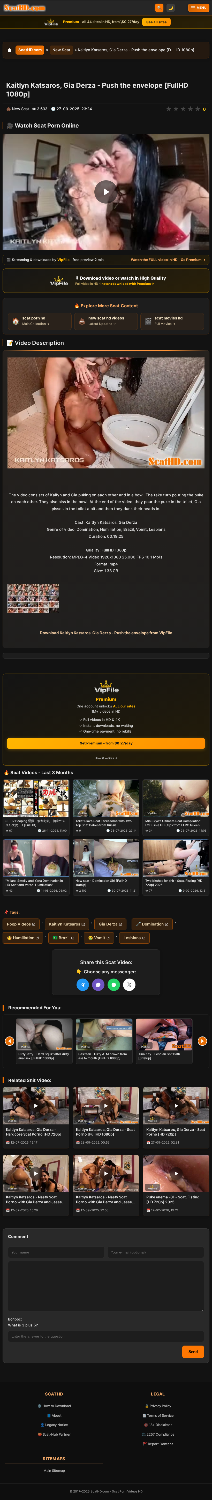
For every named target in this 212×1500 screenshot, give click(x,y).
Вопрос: (15, 1319)
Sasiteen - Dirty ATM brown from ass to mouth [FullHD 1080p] (102, 1056)
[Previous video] (9, 1041)
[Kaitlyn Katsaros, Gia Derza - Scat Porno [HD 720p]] (176, 1105)
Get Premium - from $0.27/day (106, 743)
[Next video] (202, 1041)
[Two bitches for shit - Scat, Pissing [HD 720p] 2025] (176, 858)
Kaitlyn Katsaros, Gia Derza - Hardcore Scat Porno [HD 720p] (34, 1132)
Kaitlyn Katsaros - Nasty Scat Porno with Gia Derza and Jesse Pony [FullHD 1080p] (104, 1200)
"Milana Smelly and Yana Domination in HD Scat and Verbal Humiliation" (34, 883)
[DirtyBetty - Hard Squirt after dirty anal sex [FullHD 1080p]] (44, 1034)
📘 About (54, 1415)
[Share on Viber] (98, 985)
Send (193, 1351)
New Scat (61, 50)
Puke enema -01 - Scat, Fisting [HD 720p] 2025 (173, 1199)
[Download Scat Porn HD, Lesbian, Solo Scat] (24, 8)
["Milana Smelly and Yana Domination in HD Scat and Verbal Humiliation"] (36, 858)
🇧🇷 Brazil (61, 937)
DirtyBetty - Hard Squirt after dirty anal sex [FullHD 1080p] (43, 1056)
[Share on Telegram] (83, 985)
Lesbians (132, 937)
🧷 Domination (150, 924)
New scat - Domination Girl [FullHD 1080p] (101, 883)
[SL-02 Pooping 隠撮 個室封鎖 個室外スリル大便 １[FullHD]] (36, 798)
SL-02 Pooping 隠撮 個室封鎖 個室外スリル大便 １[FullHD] (35, 823)
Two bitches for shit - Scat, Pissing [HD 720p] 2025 (173, 883)
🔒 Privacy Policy (158, 1406)
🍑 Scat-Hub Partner (54, 1434)
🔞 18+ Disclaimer (158, 1425)
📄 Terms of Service (158, 1415)
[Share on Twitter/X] (129, 985)
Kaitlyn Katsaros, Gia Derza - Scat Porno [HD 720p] (175, 1132)
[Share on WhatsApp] (114, 985)
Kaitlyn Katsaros (64, 924)
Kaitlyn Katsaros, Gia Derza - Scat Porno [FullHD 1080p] (105, 1132)
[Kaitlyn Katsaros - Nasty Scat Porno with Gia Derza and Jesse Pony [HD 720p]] (36, 1173)
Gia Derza (108, 924)
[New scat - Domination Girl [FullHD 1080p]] (106, 858)
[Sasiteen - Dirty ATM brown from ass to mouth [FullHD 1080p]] (104, 1034)
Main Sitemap (54, 1470)
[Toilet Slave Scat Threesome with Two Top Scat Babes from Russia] (106, 798)
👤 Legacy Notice (54, 1425)
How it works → (106, 758)
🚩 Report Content (158, 1444)
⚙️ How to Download (54, 1406)
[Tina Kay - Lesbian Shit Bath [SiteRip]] (164, 1034)
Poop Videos (19, 924)
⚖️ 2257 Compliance (158, 1434)
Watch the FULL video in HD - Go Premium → (168, 260)
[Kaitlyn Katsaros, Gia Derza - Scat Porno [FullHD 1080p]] (106, 1105)
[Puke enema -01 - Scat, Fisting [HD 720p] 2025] (176, 1173)
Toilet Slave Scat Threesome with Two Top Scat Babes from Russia (103, 823)
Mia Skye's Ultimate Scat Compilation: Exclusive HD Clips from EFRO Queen (173, 823)
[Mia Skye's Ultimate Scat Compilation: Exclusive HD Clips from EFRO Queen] (176, 798)
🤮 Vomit (96, 937)
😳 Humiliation (20, 937)
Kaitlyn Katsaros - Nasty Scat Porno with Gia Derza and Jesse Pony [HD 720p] (34, 1200)
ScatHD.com (30, 50)
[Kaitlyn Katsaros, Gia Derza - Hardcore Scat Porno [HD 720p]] (36, 1105)
